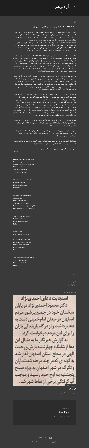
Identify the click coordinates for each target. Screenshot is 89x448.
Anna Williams (36, 442)
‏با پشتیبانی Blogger (42, 437)
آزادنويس (61, 6)
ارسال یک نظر (72, 285)
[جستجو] (14, 6)
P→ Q (72, 388)
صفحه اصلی (64, 12)
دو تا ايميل (63, 412)
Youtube (39, 144)
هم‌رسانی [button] (73, 274)
